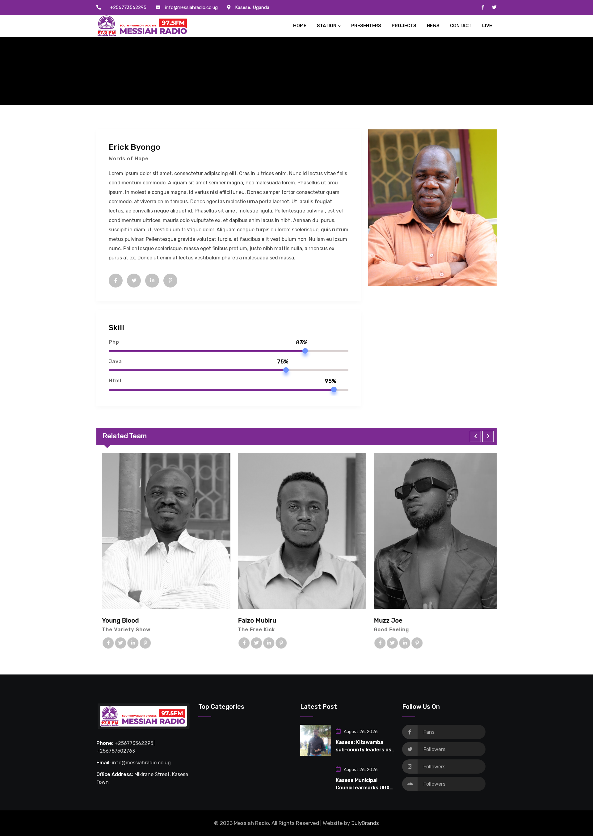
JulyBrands (365, 823)
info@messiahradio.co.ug (191, 7)
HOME (299, 25)
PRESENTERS (366, 25)
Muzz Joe (382, 620)
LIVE (487, 25)
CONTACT (461, 25)
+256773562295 (128, 7)
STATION (326, 25)
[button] (475, 436)
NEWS (433, 25)
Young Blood (114, 620)
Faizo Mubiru (251, 620)
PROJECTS (404, 25)
